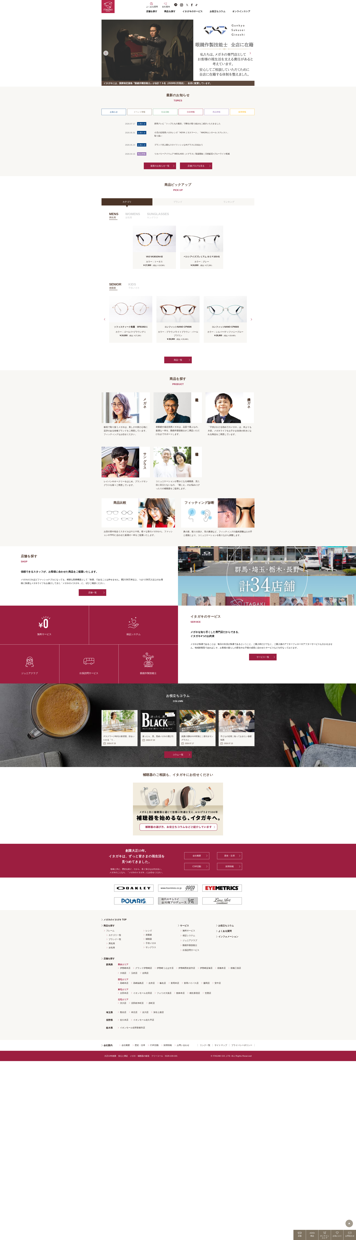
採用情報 (242, 112)
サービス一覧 (263, 657)
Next (250, 53)
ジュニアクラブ (190, 940)
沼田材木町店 (137, 1003)
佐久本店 (124, 1020)
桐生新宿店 (195, 993)
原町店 (152, 1003)
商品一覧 (178, 360)
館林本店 (180, 993)
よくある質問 (225, 931)
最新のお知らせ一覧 (159, 166)
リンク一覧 (205, 1045)
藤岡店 (206, 983)
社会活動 (165, 112)
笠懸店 (208, 993)
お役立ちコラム (217, 11)
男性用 (112, 943)
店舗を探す (151, 11)
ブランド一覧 (115, 939)
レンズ (149, 930)
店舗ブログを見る (196, 166)
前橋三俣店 (236, 968)
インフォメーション (228, 936)
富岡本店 (175, 983)
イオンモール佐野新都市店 (132, 1027)
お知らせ (114, 112)
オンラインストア (241, 11)
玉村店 (134, 973)
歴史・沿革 (229, 855)
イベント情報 (139, 112)
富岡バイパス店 (191, 983)
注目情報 (191, 112)
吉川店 (145, 1012)
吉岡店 (145, 973)
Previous (105, 53)
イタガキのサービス (192, 11)
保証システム (189, 935)
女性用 (112, 947)
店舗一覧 (92, 592)
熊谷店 (123, 1012)
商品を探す (169, 11)
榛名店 (163, 983)
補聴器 (149, 939)
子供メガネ (151, 943)
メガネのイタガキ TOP (115, 919)
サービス (184, 925)
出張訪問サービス (191, 950)
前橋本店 (221, 968)
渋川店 (123, 1003)
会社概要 (197, 855)
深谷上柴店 (158, 1012)
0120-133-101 (171, 1056)
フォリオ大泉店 (164, 993)
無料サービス (189, 930)
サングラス (151, 947)
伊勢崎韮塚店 (206, 968)
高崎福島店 (138, 983)
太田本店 (124, 993)
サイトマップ (221, 1045)
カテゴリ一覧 (115, 935)
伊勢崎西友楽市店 (186, 968)
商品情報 (216, 112)
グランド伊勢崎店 (143, 968)
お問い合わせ (183, 1045)
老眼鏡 (149, 935)
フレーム (110, 930)
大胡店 (123, 973)
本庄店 (134, 1012)
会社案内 (108, 1045)
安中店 (218, 983)
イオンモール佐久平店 (143, 1020)
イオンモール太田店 (142, 993)
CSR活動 (196, 866)
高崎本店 (124, 983)
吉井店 (152, 983)
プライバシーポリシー (241, 1045)
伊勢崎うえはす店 (165, 968)
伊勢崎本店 (125, 968)
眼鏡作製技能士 (190, 945)
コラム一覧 (178, 754)
